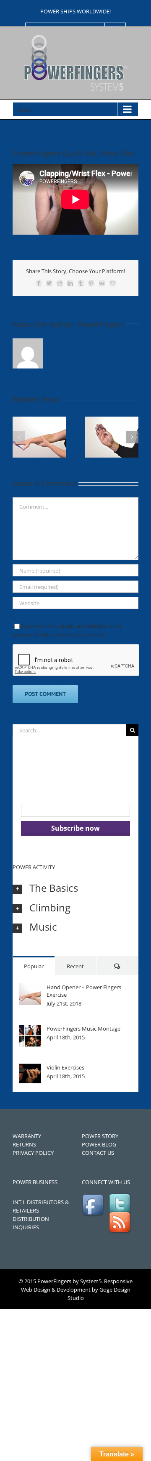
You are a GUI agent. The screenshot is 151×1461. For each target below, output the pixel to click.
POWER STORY (100, 1136)
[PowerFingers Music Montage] (30, 1029)
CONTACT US (98, 1153)
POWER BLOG (99, 1144)
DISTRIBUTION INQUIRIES (31, 1223)
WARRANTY (27, 1136)
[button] (19, 437)
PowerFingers (101, 324)
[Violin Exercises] (30, 1068)
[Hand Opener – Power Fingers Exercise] (30, 987)
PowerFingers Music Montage (83, 1028)
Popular (34, 966)
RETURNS (24, 1144)
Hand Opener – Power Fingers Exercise (84, 990)
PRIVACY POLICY (33, 1153)
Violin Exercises (65, 1067)
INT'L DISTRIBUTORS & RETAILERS (41, 1206)
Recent (75, 966)
